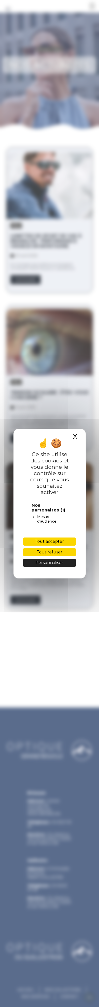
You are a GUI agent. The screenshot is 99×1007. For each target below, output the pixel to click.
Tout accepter (49, 541)
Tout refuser (49, 552)
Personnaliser (49, 562)
